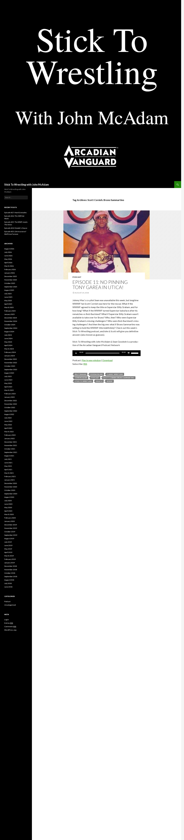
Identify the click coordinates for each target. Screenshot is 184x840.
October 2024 (9, 325)
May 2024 (8, 342)
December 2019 (10, 525)
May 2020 (8, 507)
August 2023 (9, 373)
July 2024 (8, 335)
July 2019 (8, 542)
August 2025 (9, 290)
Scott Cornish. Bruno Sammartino (118, 378)
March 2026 (9, 266)
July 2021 (8, 459)
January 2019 (9, 563)
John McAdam (81, 378)
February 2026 (10, 269)
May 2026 (8, 259)
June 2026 (8, 256)
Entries (8, 623)
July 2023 (8, 376)
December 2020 (10, 483)
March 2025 (9, 307)
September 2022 (10, 411)
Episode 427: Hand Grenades (15, 212)
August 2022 (9, 414)
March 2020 (9, 514)
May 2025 (8, 300)
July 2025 (8, 294)
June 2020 (8, 504)
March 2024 (9, 349)
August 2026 (9, 249)
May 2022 (8, 425)
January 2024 (9, 356)
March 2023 (9, 390)
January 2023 (9, 397)
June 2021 (8, 463)
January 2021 (9, 480)
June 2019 (8, 545)
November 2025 (10, 280)
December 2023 (10, 359)
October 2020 (9, 490)
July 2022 (8, 418)
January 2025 (9, 314)
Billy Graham (80, 374)
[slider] (135, 352)
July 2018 (8, 583)
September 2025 (10, 287)
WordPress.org (10, 630)
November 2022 (10, 404)
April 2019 (8, 552)
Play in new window (91, 360)
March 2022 (9, 431)
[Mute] (128, 353)
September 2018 (10, 576)
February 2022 (10, 435)
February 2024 (10, 352)
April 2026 (8, 262)
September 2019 (10, 535)
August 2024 (9, 331)
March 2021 (9, 473)
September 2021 (10, 452)
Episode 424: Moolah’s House (15, 228)
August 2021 (9, 456)
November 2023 (10, 362)
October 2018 (9, 573)
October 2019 (9, 532)
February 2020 (10, 518)
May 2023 (8, 383)
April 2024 (8, 345)
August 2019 (9, 538)
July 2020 (8, 500)
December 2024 (10, 318)
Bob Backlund (96, 374)
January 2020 (9, 521)
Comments (10, 626)
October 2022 (9, 407)
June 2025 (8, 297)
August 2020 (9, 497)
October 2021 (9, 449)
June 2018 (8, 587)
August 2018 (9, 580)
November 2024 (10, 321)
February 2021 (10, 476)
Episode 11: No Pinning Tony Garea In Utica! (100, 284)
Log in (6, 620)
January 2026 (9, 273)
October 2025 (9, 283)
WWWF (110, 381)
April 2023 (8, 387)
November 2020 (10, 487)
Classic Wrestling (115, 374)
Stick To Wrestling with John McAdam (26, 184)
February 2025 (10, 311)
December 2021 (10, 442)
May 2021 (8, 466)
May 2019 (8, 549)
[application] (106, 353)
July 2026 (8, 252)
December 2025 (10, 276)
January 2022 (9, 438)
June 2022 (8, 421)
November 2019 (10, 528)
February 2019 (10, 559)
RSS (85, 364)
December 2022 (10, 400)
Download (107, 360)
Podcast (76, 277)
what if (99, 381)
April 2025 (8, 304)
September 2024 (10, 328)
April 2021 (8, 469)
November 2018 (10, 569)
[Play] (76, 353)
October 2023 (9, 366)
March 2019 (9, 556)
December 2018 (10, 566)
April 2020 (8, 511)
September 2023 (10, 369)
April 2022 (8, 428)
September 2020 (10, 494)
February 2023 (10, 394)
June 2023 (8, 380)
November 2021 (10, 445)
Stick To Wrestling (83, 381)
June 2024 (8, 338)
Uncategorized (10, 605)
